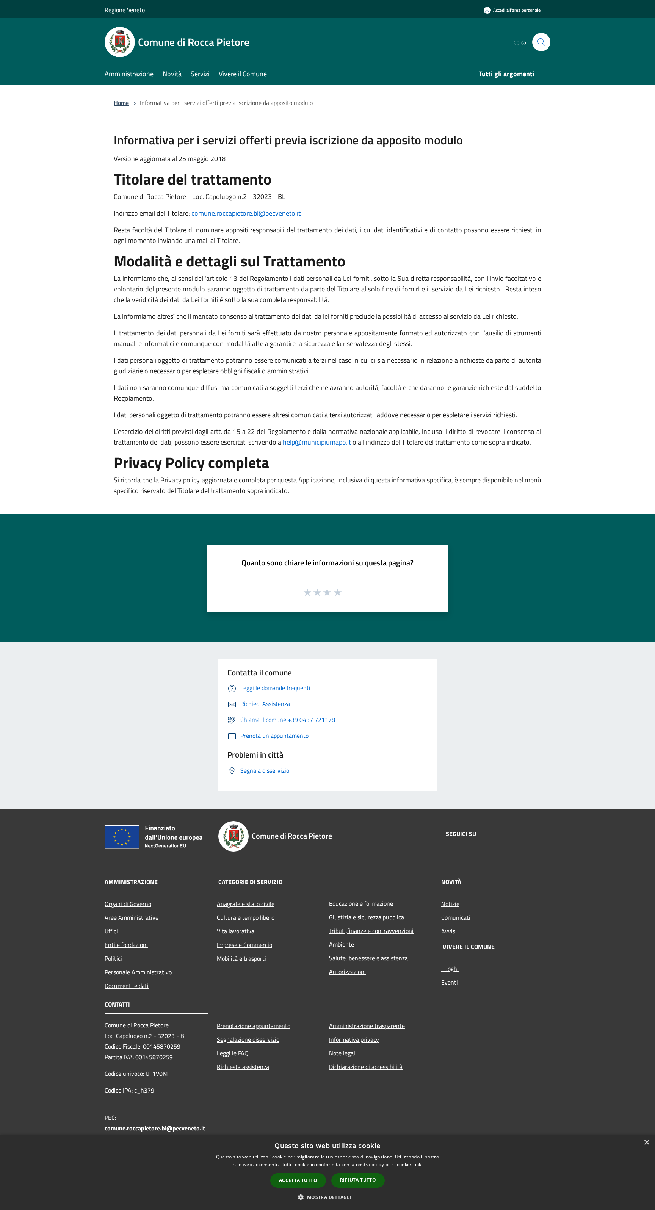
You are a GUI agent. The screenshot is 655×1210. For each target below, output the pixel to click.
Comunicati (455, 917)
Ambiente (341, 944)
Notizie (450, 903)
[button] (327, 1197)
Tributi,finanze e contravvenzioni (371, 930)
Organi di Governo (128, 903)
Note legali (343, 1053)
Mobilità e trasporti (241, 958)
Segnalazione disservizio (248, 1039)
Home (121, 102)
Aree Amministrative (131, 917)
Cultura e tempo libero (245, 917)
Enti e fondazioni (126, 944)
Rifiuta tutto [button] (358, 1180)
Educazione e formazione (361, 903)
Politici (113, 958)
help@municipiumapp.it (317, 442)
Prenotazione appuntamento (253, 1025)
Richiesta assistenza (243, 1066)
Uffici (111, 931)
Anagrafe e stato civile (245, 903)
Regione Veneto (125, 9)
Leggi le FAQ (233, 1053)
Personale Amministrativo (138, 972)
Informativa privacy (354, 1039)
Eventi (449, 982)
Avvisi (449, 931)
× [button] (646, 1143)
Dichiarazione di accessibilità (366, 1066)
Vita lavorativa (235, 931)
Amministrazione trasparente (367, 1025)
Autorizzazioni (347, 971)
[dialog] (327, 1172)
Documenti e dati (127, 985)
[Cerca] (541, 42)
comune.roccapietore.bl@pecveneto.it (246, 213)
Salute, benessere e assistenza (368, 958)
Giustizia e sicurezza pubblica (366, 917)
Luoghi (450, 968)
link (417, 1164)
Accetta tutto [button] (298, 1180)
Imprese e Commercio (244, 944)
